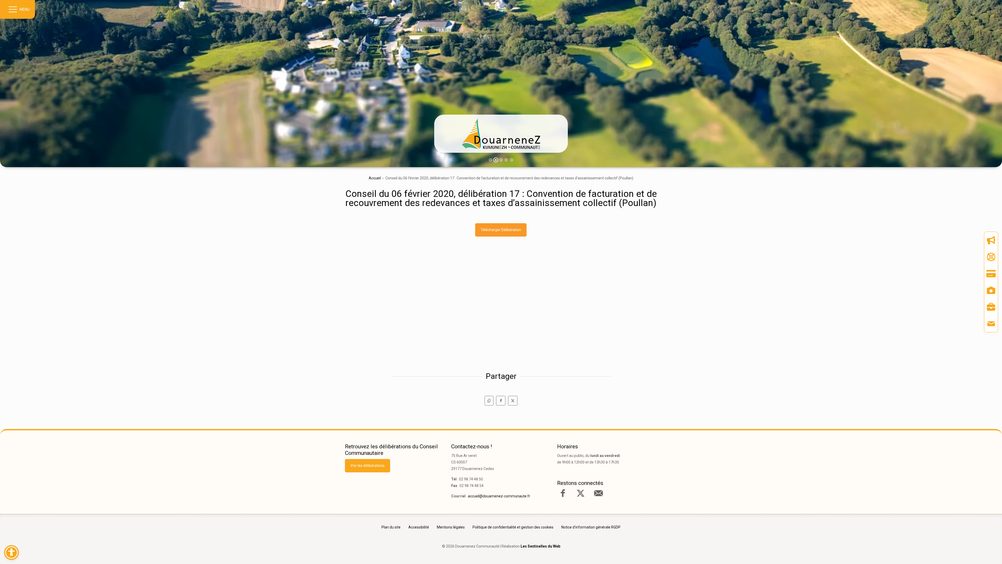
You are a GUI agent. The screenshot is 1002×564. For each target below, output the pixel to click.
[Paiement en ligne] (991, 273)
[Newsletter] (991, 240)
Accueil (375, 178)
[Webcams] (991, 290)
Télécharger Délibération (501, 230)
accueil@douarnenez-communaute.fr (499, 496)
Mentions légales (451, 527)
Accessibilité (418, 527)
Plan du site (391, 527)
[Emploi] (991, 307)
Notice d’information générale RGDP (591, 527)
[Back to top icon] (975, 552)
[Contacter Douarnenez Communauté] (598, 493)
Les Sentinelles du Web (540, 546)
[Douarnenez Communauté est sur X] (580, 493)
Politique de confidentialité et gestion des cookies (513, 527)
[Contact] (991, 323)
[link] (501, 134)
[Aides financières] (991, 257)
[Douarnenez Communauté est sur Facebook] (563, 493)
